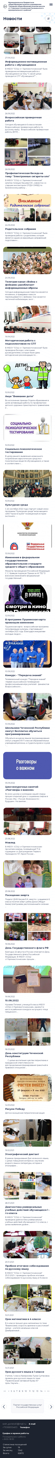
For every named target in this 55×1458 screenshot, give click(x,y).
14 (41, 1391)
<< (5, 1391)
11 (30, 1391)
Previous (4, 1406)
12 (33, 1391)
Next (51, 1406)
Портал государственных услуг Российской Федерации (27, 1406)
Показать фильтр (48, 18)
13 (37, 1391)
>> (48, 1391)
